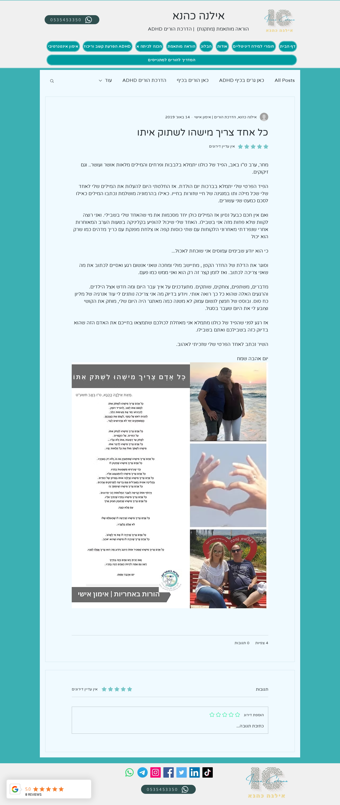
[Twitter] (181, 772)
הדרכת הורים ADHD (144, 80)
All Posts (285, 80)
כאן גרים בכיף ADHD (241, 80)
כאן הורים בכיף (193, 80)
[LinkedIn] (194, 772)
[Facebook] (168, 772)
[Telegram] (142, 772)
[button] (51, 80)
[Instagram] (155, 772)
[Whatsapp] (129, 772)
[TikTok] (207, 772)
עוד (108, 80)
